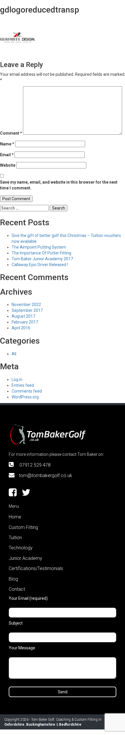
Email (7, 154)
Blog (13, 579)
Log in (17, 379)
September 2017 (27, 310)
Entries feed (23, 385)
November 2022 (26, 304)
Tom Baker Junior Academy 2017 (42, 258)
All (14, 353)
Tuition (15, 537)
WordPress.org (25, 397)
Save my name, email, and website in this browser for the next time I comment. (58, 185)
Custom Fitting (23, 527)
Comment (11, 133)
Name (7, 144)
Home (15, 517)
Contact (17, 589)
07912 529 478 (35, 465)
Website (7, 165)
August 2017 (23, 316)
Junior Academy (25, 558)
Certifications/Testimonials (36, 568)
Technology (21, 548)
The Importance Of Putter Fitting (41, 253)
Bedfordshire (70, 724)
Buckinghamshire (40, 724)
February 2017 (25, 322)
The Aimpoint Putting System (39, 247)
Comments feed (27, 391)
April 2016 (21, 328)
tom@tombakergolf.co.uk (45, 475)
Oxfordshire (14, 724)
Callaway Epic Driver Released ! (40, 264)
